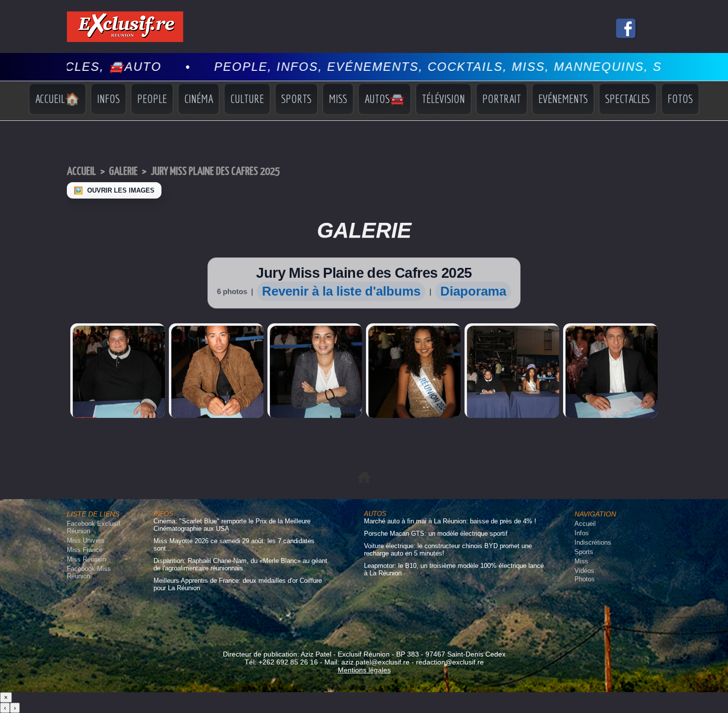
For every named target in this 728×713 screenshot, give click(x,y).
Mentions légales (364, 670)
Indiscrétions (592, 542)
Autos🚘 (384, 98)
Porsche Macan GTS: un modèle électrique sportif (436, 533)
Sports (296, 98)
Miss (338, 98)
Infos (108, 98)
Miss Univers (85, 540)
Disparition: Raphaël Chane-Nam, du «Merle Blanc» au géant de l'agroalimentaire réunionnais (240, 564)
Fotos (680, 98)
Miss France (85, 550)
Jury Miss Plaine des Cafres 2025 (215, 171)
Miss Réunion (86, 559)
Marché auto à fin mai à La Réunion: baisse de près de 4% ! (450, 521)
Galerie (123, 171)
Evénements (563, 98)
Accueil (81, 171)
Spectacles (627, 98)
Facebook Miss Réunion (89, 572)
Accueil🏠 (57, 98)
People (152, 98)
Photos (584, 579)
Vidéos (584, 570)
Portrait (501, 98)
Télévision (443, 98)
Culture (247, 98)
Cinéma (198, 98)
